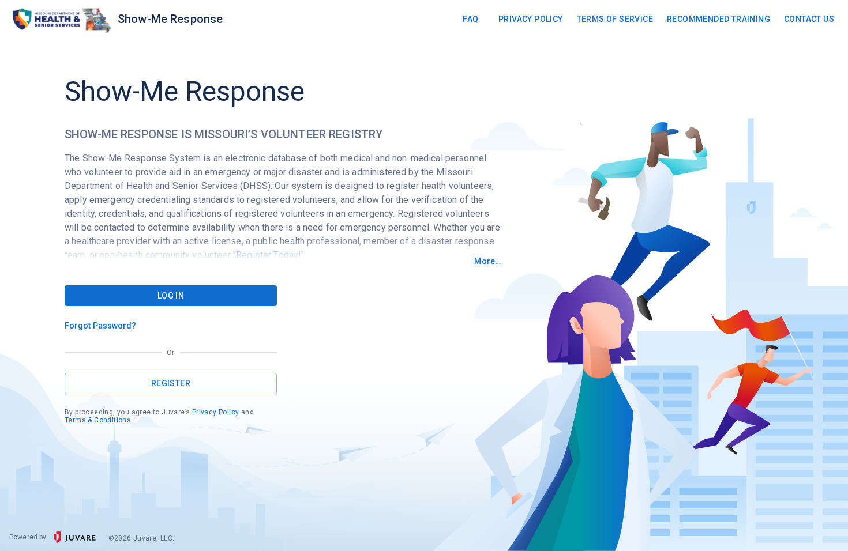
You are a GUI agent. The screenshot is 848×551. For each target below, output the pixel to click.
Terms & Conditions (98, 420)
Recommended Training (718, 19)
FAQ (470, 19)
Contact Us (809, 19)
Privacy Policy (530, 19)
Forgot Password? (101, 325)
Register (170, 383)
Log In (170, 295)
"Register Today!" (269, 255)
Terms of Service (615, 19)
